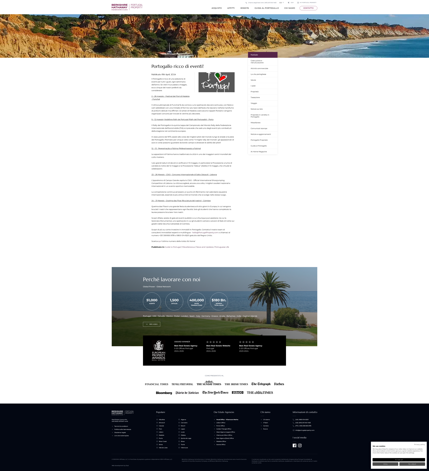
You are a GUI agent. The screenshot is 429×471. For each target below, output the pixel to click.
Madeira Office (221, 441)
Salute (253, 80)
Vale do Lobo (163, 447)
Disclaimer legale (120, 432)
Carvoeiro (184, 422)
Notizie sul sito (257, 109)
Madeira (161, 435)
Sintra (161, 444)
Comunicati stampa (259, 128)
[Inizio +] (127, 7)
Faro (160, 429)
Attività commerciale (259, 68)
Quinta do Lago (186, 438)
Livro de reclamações (121, 435)
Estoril (183, 426)
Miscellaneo (255, 123)
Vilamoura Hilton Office (224, 435)
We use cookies (379, 446)
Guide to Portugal (173, 247)
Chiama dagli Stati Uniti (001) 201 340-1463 (262, 2)
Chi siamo (289, 8)
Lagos (183, 429)
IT (283, 2)
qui (159, 241)
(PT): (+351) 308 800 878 (303, 426)
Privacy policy (419, 444)
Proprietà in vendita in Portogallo (260, 116)
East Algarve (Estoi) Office (225, 438)
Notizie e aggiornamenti (261, 134)
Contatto (308, 8)
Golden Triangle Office (223, 429)
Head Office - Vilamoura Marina (227, 419)
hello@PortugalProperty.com (205, 232)
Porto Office (220, 426)
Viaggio (254, 103)
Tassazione (255, 97)
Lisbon (161, 432)
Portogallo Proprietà (259, 140)
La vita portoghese (258, 74)
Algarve (183, 419)
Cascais (161, 426)
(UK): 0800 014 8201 (301, 419)
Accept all (399, 460)
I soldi (253, 86)
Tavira (183, 444)
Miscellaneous (188, 247)
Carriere (266, 426)
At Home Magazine (259, 152)
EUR (291, 3)
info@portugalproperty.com (304, 430)
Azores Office (220, 444)
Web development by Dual (120, 465)
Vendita (244, 8)
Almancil (162, 422)
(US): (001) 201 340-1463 (303, 422)
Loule (183, 432)
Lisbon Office (220, 422)
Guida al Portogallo (267, 8)
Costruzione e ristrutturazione (257, 62)
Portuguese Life (222, 247)
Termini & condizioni (121, 426)
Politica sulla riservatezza (122, 429)
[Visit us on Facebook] (294, 445)
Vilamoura (184, 447)
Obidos (183, 435)
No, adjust (412, 464)
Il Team (265, 422)
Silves (183, 441)
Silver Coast (163, 441)
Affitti (231, 8)
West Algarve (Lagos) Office (225, 432)
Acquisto (217, 8)
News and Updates (204, 247)
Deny (385, 464)
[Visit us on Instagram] (300, 445)
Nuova (265, 429)
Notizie (254, 54)
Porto (161, 438)
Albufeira (162, 419)
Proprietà (255, 92)
